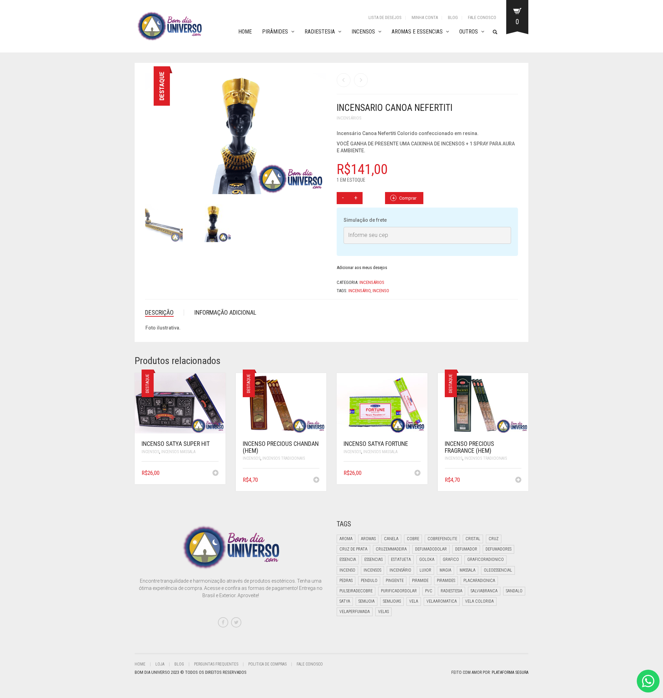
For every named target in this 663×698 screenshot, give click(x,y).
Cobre (413, 538)
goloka (426, 559)
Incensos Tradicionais (283, 458)
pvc (428, 591)
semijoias (392, 601)
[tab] (164, 312)
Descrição (159, 312)
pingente (395, 580)
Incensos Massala (178, 451)
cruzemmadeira (391, 549)
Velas (383, 611)
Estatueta (401, 559)
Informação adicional (225, 312)
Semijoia (366, 601)
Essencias (373, 559)
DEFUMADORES (498, 549)
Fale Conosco (482, 17)
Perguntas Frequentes (216, 664)
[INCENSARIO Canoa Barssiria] (343, 80)
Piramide (420, 580)
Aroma (346, 538)
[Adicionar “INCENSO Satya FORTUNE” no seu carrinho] (417, 473)
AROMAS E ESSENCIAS (417, 31)
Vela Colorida (479, 601)
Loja (159, 664)
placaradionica (479, 580)
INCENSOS (150, 451)
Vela (413, 601)
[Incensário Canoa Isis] (361, 80)
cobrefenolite (442, 538)
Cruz (494, 538)
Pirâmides (275, 31)
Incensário (359, 290)
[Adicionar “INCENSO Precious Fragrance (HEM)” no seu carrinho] (518, 480)
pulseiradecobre (356, 591)
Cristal (472, 538)
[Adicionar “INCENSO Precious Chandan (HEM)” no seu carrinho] (316, 480)
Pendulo (369, 580)
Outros (468, 31)
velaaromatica (441, 601)
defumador (466, 549)
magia (445, 570)
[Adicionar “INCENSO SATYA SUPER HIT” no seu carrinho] (215, 473)
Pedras (346, 580)
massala (467, 570)
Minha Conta (425, 17)
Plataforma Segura (510, 672)
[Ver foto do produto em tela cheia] (314, 183)
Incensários (349, 118)
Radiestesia (320, 31)
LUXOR (425, 570)
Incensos (363, 31)
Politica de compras (267, 664)
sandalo (514, 591)
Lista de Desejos (385, 17)
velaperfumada (354, 611)
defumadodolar (431, 549)
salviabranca (484, 591)
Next (322, 125)
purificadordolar (399, 591)
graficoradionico (485, 559)
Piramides (446, 580)
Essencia (347, 559)
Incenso (381, 290)
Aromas (368, 538)
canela (391, 538)
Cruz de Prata (353, 549)
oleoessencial (498, 570)
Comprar (407, 198)
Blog (453, 17)
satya (344, 601)
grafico (451, 559)
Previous (149, 125)
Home (245, 31)
